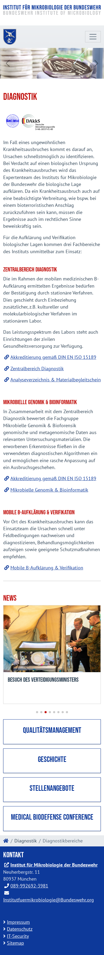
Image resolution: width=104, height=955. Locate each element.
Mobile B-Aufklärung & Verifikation (46, 568)
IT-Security (18, 936)
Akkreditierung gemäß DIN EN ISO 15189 (53, 357)
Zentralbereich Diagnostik (37, 368)
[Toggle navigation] (93, 36)
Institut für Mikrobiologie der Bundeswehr (54, 865)
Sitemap (15, 943)
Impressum (18, 922)
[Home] (6, 841)
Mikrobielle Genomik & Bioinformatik (49, 490)
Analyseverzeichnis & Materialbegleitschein (55, 380)
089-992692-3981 (29, 886)
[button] (37, 712)
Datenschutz (20, 929)
